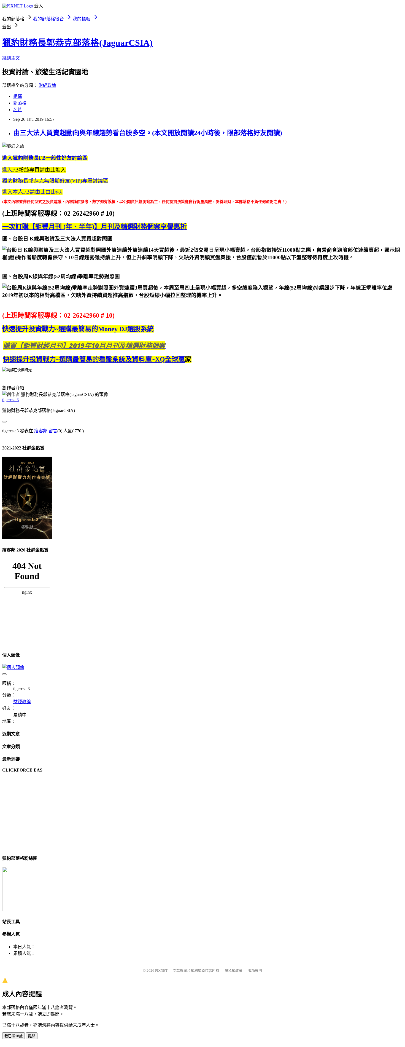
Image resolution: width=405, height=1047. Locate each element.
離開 (31, 1036)
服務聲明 (255, 970)
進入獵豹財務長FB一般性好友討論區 (45, 158)
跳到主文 (11, 58)
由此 (28, 192)
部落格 (19, 103)
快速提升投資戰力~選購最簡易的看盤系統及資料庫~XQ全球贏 (94, 359)
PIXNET (161, 970)
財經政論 (47, 85)
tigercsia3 (10, 399)
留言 (52, 431)
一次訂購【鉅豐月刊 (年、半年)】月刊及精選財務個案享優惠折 (94, 226)
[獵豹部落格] (18, 909)
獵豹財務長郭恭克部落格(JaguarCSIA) (77, 43)
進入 (7, 170)
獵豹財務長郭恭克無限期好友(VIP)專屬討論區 (55, 181)
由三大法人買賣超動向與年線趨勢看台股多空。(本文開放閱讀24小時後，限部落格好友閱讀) (147, 132)
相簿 (17, 96)
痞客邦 (40, 431)
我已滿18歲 (13, 1036)
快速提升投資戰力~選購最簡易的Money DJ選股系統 (78, 329)
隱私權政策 (233, 970)
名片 (17, 109)
